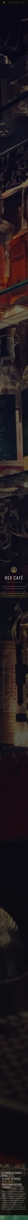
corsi (23, 2)
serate (18, 2)
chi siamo (11, 2)
